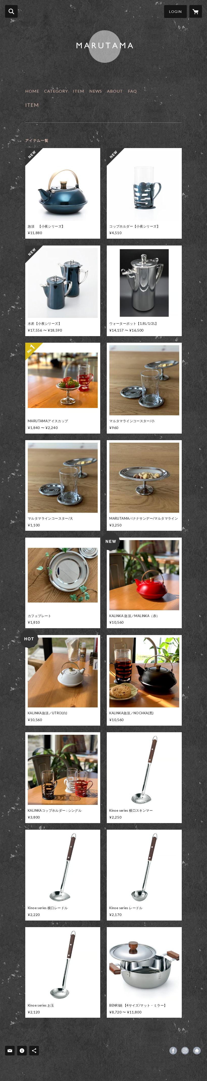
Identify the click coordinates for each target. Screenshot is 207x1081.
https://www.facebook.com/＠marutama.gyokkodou (173, 1050)
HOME (32, 91)
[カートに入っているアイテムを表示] (195, 11)
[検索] (11, 11)
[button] (175, 11)
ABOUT (115, 91)
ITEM (78, 91)
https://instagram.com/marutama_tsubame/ (185, 1050)
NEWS (95, 91)
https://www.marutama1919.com (197, 1050)
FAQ (132, 91)
